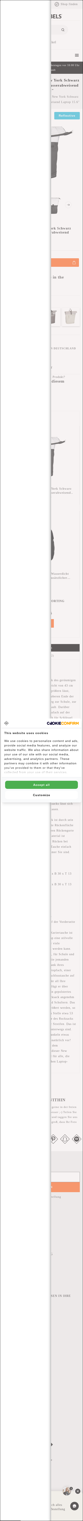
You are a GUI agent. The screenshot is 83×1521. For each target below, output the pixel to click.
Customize (41, 795)
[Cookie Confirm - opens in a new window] (63, 723)
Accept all (41, 785)
